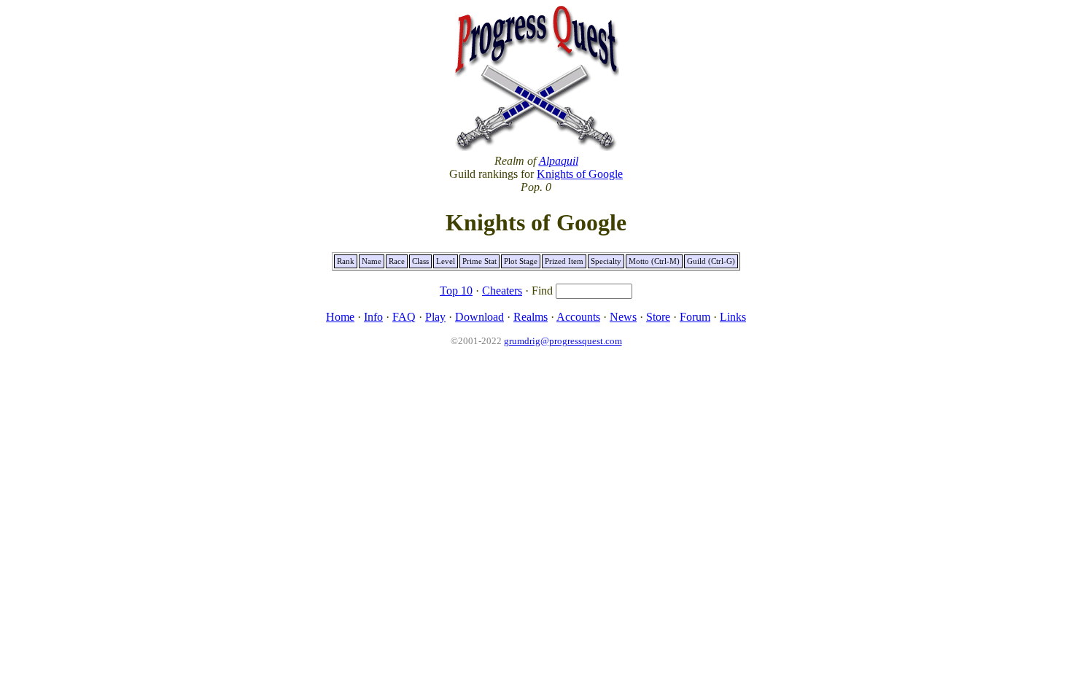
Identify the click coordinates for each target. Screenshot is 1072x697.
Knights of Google (580, 174)
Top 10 (456, 290)
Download (479, 317)
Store (658, 317)
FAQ (404, 317)
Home (340, 317)
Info (373, 317)
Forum (695, 317)
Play (435, 317)
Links (733, 317)
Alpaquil (558, 161)
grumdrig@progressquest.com (563, 340)
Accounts (578, 317)
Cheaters (502, 290)
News (623, 317)
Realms (530, 317)
